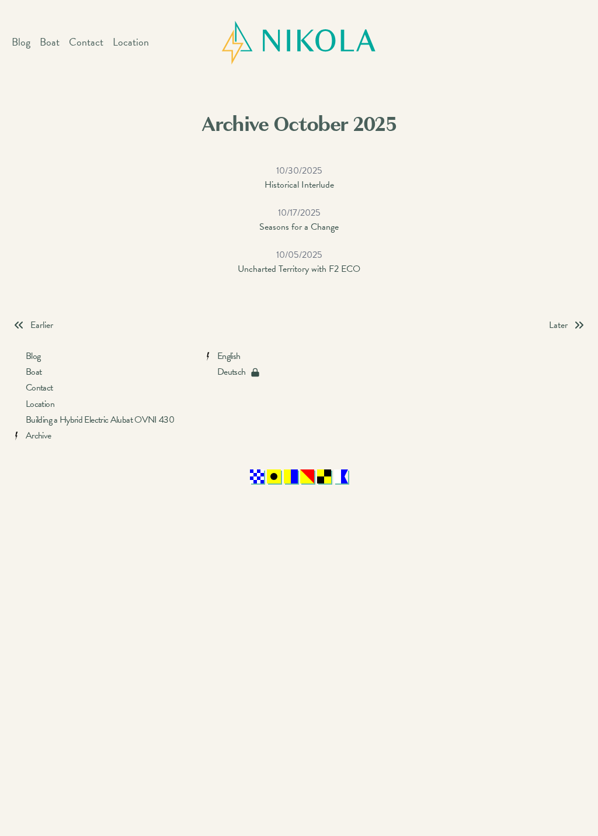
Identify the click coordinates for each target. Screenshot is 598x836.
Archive (38, 435)
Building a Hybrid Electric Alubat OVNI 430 (100, 420)
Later (558, 325)
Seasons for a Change (299, 220)
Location (131, 42)
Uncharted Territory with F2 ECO (299, 262)
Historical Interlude (299, 178)
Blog (21, 42)
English (229, 356)
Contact (86, 42)
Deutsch (231, 372)
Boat (50, 42)
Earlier (41, 325)
